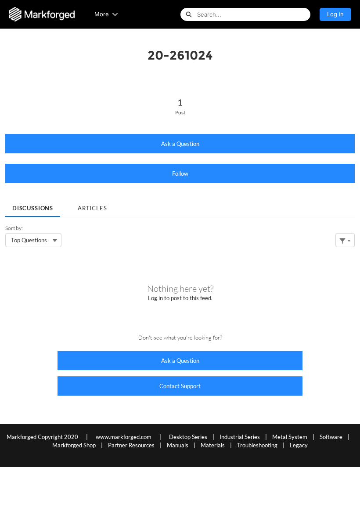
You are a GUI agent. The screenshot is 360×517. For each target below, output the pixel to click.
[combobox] (253, 14)
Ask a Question (180, 143)
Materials (213, 445)
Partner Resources (131, 445)
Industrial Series (240, 436)
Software (331, 436)
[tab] (32, 205)
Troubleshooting (257, 445)
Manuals (177, 445)
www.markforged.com (123, 436)
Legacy (299, 445)
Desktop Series (188, 436)
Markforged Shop (74, 445)
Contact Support (180, 386)
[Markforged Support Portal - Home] (42, 14)
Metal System (289, 436)
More (101, 14)
